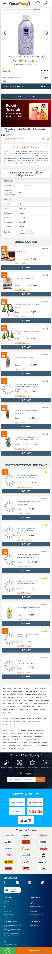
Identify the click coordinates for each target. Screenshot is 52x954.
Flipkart (35, 61)
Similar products (26, 241)
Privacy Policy (7, 911)
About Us (6, 901)
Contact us (35, 921)
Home (31, 901)
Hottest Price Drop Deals (36, 914)
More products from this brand (26, 465)
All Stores (32, 903)
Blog (5, 903)
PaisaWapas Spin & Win (10, 944)
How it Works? (7, 909)
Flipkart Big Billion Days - (12, 933)
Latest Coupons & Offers (37, 906)
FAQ (5, 906)
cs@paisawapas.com (35, 927)
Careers (32, 909)
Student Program (34, 917)
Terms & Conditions (9, 914)
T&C (4, 81)
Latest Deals (33, 911)
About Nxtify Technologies (11, 917)
